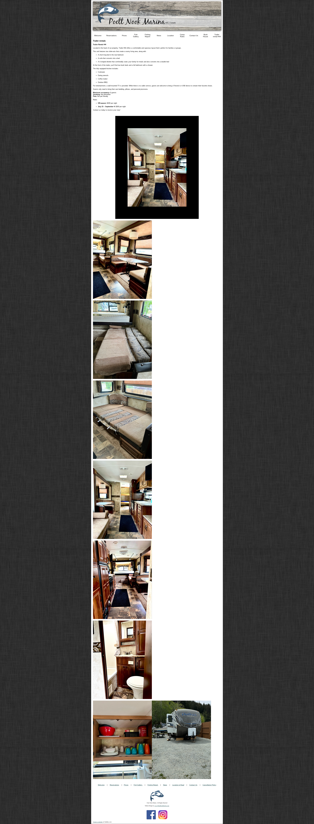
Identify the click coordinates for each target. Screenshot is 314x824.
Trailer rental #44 (217, 35)
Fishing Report (147, 35)
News (159, 36)
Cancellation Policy (209, 785)
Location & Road (178, 785)
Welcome (97, 36)
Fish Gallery (136, 35)
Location (170, 36)
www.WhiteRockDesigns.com (161, 805)
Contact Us (194, 36)
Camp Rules (182, 35)
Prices (124, 36)
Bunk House (205, 35)
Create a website (98, 822)
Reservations (111, 36)
